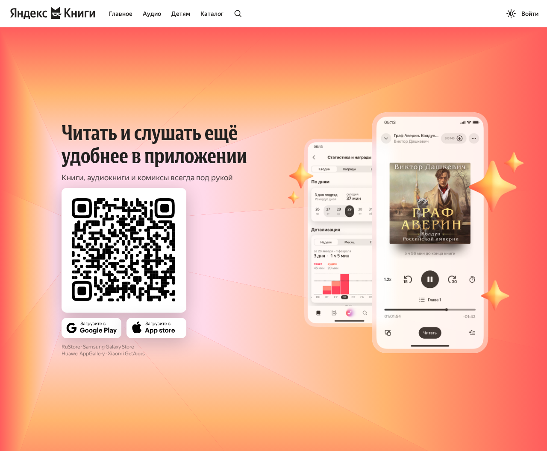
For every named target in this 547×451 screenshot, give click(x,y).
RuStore (71, 347)
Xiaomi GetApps (126, 354)
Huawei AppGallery (83, 354)
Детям (180, 13)
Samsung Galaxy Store (108, 347)
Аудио (152, 13)
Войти (529, 13)
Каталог (212, 13)
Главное (120, 13)
